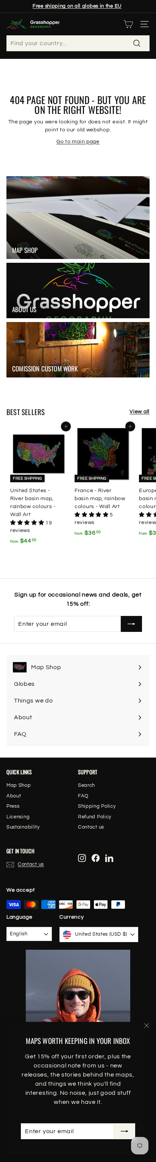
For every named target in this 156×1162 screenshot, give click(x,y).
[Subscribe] (124, 1131)
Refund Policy (94, 816)
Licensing (18, 816)
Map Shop (18, 785)
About (13, 796)
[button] (27, 523)
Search (86, 785)
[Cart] (128, 24)
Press (13, 806)
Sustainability (23, 827)
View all (139, 411)
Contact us (91, 827)
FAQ (83, 796)
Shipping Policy (97, 806)
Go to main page (78, 141)
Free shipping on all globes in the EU (77, 6)
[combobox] (78, 43)
